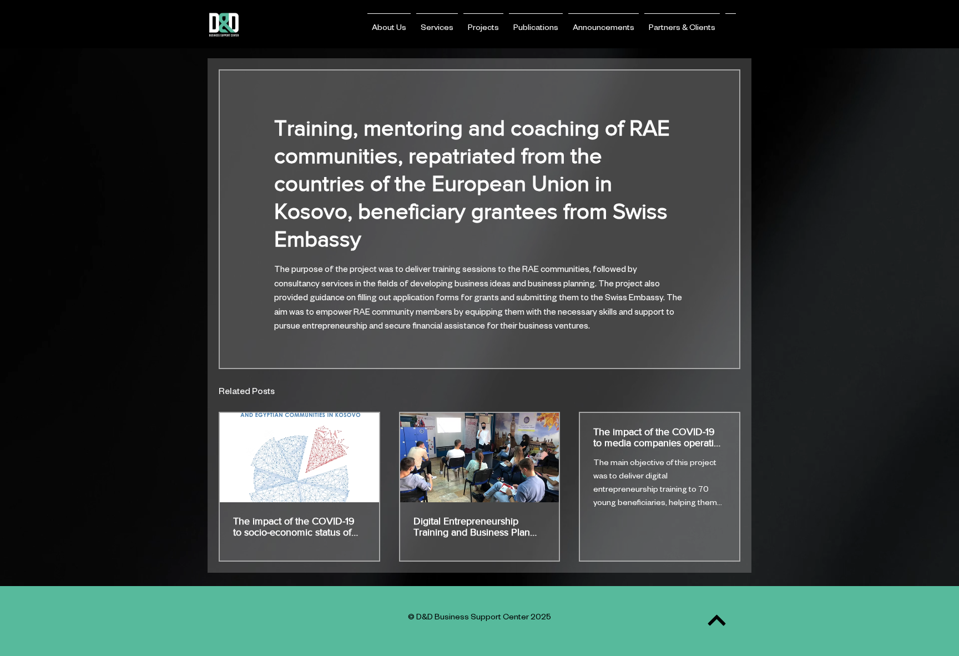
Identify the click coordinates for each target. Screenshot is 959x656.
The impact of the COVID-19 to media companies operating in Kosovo (659, 437)
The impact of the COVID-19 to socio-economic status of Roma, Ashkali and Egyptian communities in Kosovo (294, 527)
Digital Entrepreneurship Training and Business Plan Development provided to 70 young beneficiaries (475, 527)
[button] (389, 23)
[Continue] (717, 620)
